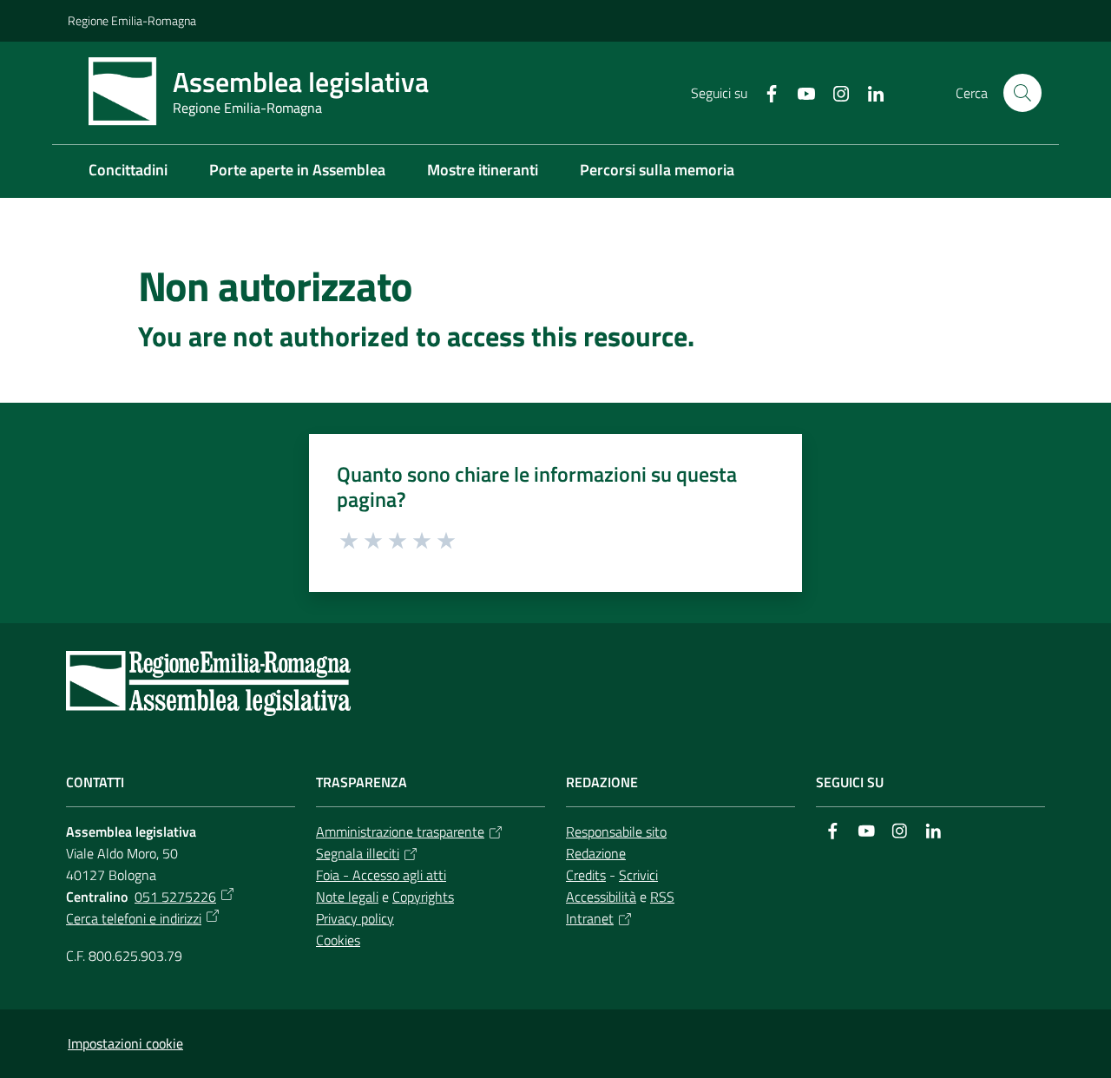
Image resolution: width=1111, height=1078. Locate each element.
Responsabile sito (616, 831)
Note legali (347, 896)
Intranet (590, 918)
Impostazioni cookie (125, 1043)
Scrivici (638, 874)
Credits (586, 874)
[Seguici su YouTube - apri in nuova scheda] (799, 92)
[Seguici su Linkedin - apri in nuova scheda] (868, 92)
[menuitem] (128, 171)
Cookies (338, 940)
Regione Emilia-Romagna (132, 20)
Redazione (596, 853)
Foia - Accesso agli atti (381, 874)
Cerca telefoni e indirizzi (133, 918)
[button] (1022, 93)
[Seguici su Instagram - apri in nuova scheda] (834, 92)
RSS (662, 896)
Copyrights (423, 896)
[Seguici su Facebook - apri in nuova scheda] (764, 92)
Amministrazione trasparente (400, 831)
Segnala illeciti (357, 853)
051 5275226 (175, 896)
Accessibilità (601, 896)
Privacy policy (355, 918)
